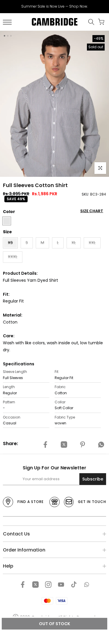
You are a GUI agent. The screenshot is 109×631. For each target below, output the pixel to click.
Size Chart (91, 211)
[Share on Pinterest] (82, 445)
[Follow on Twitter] (35, 584)
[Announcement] (54, 6)
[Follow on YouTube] (61, 584)
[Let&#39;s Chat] (87, 584)
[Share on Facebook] (45, 445)
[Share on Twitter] (64, 445)
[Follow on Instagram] (48, 584)
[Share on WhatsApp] (101, 445)
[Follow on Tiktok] (74, 584)
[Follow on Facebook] (23, 584)
